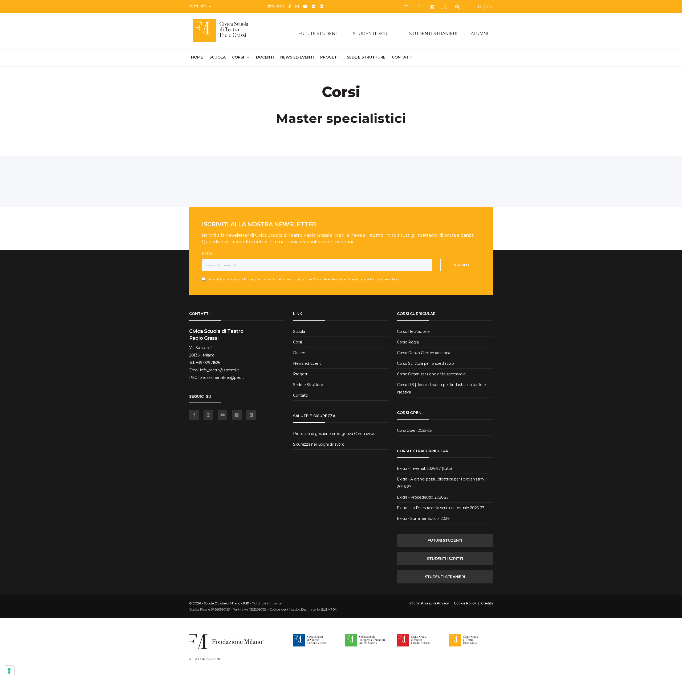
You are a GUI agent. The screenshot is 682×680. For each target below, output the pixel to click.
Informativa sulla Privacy (236, 279)
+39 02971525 (208, 362)
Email (208, 253)
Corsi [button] (238, 57)
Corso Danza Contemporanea (423, 352)
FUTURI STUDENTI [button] (319, 33)
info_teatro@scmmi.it (219, 370)
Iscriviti (460, 265)
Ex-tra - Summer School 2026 (423, 518)
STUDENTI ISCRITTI (445, 558)
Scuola (217, 57)
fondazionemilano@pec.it (221, 377)
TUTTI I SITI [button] (197, 6)
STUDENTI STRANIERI (445, 576)
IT (480, 7)
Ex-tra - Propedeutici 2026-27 (423, 497)
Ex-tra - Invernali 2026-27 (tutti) (424, 468)
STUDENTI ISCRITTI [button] (374, 33)
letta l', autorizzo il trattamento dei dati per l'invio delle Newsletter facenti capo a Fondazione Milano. (302, 279)
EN (490, 7)
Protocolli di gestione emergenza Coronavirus (334, 433)
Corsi (297, 342)
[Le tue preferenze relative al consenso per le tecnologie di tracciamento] (9, 671)
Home (197, 57)
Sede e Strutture (366, 57)
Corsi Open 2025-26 (414, 430)
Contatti (402, 57)
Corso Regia (408, 342)
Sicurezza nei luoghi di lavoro (318, 444)
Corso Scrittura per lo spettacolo (425, 363)
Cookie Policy (465, 603)
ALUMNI (479, 33)
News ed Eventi (297, 57)
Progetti (330, 57)
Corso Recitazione (413, 331)
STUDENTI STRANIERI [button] (433, 33)
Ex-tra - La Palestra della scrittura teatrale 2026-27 (440, 507)
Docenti (265, 57)
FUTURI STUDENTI (445, 540)
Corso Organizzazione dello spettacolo (431, 374)
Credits (487, 603)
